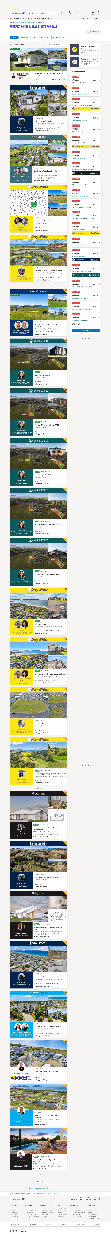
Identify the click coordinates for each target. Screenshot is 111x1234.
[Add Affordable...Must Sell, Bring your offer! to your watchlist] (65, 237)
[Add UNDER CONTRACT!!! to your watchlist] (65, 341)
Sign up (93, 14)
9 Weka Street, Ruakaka (78, 158)
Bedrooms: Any (43, 37)
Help (89, 1208)
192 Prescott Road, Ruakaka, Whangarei (83, 169)
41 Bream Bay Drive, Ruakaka (80, 298)
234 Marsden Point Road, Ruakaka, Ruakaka (84, 287)
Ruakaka (23, 37)
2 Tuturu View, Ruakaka (78, 229)
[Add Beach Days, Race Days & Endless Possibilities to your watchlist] (65, 137)
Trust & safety (91, 1212)
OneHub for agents (31, 1214)
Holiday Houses (80, 1224)
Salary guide (61, 1216)
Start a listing (73, 1199)
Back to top (39, 1181)
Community (91, 1205)
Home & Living (15, 1216)
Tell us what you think (54, 1193)
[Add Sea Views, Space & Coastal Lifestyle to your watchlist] (65, 993)
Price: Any (32, 37)
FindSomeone (98, 1224)
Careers (49, 1229)
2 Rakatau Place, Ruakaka (79, 143)
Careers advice (61, 1210)
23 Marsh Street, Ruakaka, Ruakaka (82, 245)
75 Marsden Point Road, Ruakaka (81, 185)
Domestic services (77, 1210)
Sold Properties (31, 1210)
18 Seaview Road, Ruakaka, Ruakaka (82, 309)
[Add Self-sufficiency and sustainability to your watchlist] (65, 843)
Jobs (59, 1205)
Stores (13, 1210)
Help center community (94, 1218)
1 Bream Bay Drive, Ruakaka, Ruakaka (82, 271)
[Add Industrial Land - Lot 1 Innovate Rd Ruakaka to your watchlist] (65, 1086)
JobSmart (60, 1212)
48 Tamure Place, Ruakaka (79, 256)
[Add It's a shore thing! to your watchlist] (65, 943)
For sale (24, 18)
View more (85, 330)
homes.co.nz (33, 1224)
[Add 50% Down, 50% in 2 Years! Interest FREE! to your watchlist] (65, 440)
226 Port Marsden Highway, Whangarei (82, 105)
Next (45, 1174)
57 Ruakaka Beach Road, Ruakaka (81, 207)
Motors (44, 1205)
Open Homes (30, 1212)
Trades (74, 1208)
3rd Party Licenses (92, 1214)
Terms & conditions (78, 1229)
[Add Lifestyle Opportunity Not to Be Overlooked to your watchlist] (65, 739)
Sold (34, 18)
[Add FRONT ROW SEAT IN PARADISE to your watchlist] (65, 1042)
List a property (97, 18)
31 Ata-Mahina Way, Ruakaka (80, 320)
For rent (30, 18)
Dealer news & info (46, 1214)
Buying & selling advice (47, 1212)
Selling (82, 18)
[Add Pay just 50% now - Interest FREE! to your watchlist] (65, 390)
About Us (43, 1229)
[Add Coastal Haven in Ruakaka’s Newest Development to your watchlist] (65, 793)
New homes (40, 18)
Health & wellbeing (77, 1214)
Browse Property (14, 18)
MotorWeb (48, 1224)
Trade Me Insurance (14, 1224)
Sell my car (45, 1216)
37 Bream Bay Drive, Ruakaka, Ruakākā (83, 218)
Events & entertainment (79, 1212)
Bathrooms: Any (56, 37)
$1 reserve (14, 1214)
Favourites (88, 1199)
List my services (77, 1216)
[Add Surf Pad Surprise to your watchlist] (65, 590)
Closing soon (15, 1212)
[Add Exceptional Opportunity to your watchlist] (65, 187)
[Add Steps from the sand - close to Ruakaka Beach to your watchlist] (65, 893)
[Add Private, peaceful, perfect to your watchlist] (65, 87)
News (54, 1229)
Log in (98, 14)
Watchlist (81, 1199)
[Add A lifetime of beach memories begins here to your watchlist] (65, 639)
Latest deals (15, 1208)
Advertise (60, 1229)
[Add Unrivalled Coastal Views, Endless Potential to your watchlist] (65, 291)
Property (29, 1205)
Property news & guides (33, 1208)
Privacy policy (68, 1229)
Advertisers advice (62, 1214)
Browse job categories (63, 1208)
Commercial (48, 18)
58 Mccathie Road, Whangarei (80, 196)
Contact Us (98, 1229)
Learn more (39, 1193)
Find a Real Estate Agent (33, 1216)
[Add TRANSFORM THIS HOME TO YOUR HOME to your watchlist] (65, 50)
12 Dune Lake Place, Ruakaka (80, 83)
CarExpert (64, 1224)
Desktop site (35, 1229)
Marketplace (15, 1205)
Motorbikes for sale (47, 1210)
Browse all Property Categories (38, 1188)
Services (75, 1205)
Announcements (92, 1210)
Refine (14, 37)
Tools (88, 18)
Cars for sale (45, 1208)
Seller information (92, 1216)
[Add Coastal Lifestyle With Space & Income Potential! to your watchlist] (65, 1130)
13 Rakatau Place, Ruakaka (79, 120)
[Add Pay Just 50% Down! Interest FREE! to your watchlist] (65, 540)
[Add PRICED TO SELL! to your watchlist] (65, 689)
